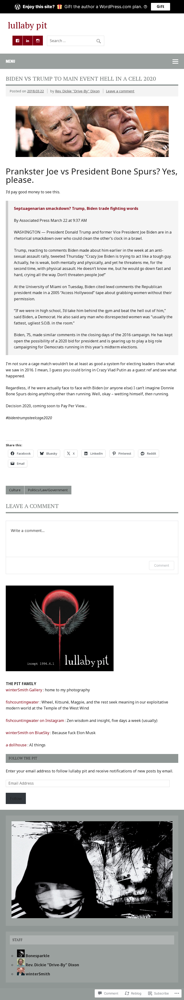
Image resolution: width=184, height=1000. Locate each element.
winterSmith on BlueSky (27, 732)
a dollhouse (16, 745)
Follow (16, 798)
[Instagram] (38, 41)
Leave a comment (120, 91)
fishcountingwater (22, 702)
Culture (15, 490)
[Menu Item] (17, 41)
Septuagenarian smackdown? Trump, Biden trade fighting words (76, 208)
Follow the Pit (23, 758)
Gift (160, 6)
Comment (161, 565)
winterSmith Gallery (24, 690)
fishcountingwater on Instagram (35, 720)
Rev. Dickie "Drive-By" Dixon (77, 91)
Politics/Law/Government (48, 490)
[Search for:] (75, 40)
